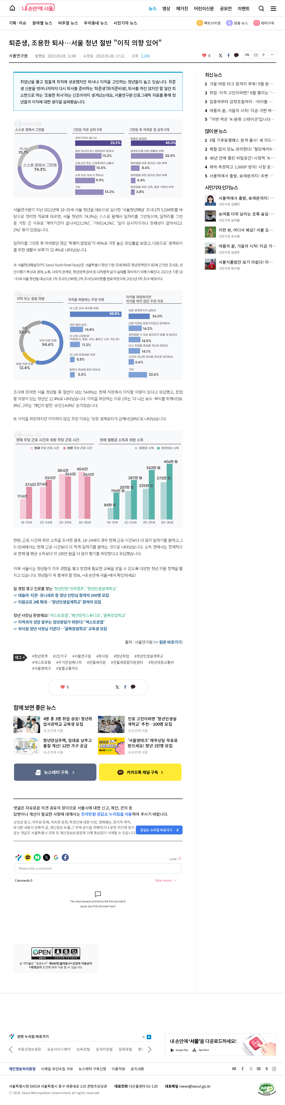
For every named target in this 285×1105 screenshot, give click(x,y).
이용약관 (118, 1068)
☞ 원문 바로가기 (168, 642)
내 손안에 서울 (38, 7)
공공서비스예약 (59, 1049)
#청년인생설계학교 (148, 656)
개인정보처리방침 (22, 1068)
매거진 (182, 8)
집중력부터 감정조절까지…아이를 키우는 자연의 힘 (240, 101)
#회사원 (102, 656)
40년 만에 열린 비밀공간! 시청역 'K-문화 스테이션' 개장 (240, 158)
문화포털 (125, 1049)
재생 (149, 1037)
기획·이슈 (17, 23)
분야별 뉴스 (42, 23)
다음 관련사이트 (149, 1049)
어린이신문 (204, 8)
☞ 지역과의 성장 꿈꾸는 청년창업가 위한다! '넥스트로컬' (58, 622)
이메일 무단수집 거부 (57, 1068)
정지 (143, 1037)
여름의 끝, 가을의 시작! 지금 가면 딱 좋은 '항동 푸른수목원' (240, 110)
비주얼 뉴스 (68, 23)
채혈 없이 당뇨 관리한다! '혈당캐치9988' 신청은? (240, 149)
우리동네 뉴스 (96, 23)
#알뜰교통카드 (67, 668)
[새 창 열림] (266, 1083)
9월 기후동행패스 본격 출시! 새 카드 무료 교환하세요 (240, 140)
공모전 (226, 8)
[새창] (55, 772)
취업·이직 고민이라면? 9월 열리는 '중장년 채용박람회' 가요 (240, 92)
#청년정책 (40, 656)
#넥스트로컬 (41, 662)
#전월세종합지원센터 (127, 662)
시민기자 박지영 (229, 268)
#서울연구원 (81, 656)
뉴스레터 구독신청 (92, 1068)
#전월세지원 (96, 662)
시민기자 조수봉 (229, 236)
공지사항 (137, 1068)
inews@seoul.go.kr (195, 1086)
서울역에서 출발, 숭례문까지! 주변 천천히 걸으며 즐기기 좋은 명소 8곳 (240, 176)
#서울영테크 (41, 668)
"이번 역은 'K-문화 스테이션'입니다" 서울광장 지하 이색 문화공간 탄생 (240, 119)
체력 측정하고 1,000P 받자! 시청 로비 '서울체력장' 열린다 (240, 167)
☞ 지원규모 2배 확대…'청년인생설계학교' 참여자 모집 (57, 602)
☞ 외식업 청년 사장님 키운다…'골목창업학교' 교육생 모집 (60, 628)
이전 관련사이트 (10, 1049)
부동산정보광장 (29, 1049)
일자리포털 (104, 1049)
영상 (166, 8)
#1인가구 (60, 656)
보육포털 (83, 1049)
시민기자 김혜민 (229, 204)
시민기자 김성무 (229, 252)
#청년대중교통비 (161, 662)
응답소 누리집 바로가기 (156, 830)
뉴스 (153, 8)
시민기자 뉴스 (125, 23)
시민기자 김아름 (229, 220)
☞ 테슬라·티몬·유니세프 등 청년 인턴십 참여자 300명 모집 (61, 595)
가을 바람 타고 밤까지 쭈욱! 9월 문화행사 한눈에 (240, 84)
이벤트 (244, 8)
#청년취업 (121, 656)
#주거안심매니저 (69, 662)
